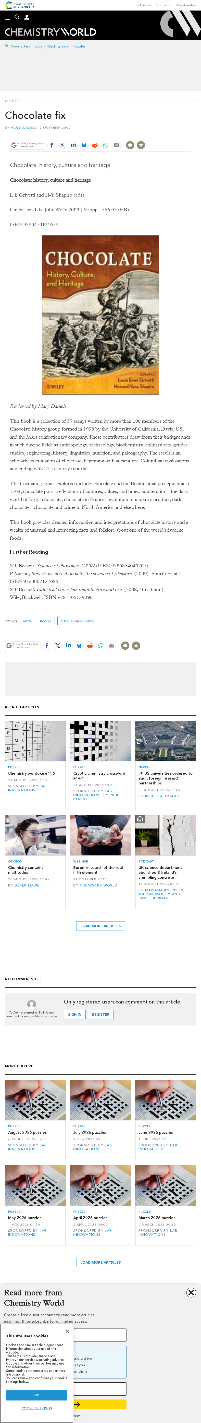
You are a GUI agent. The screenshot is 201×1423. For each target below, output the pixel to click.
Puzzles (80, 46)
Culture (12, 101)
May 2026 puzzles (24, 1217)
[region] (37, 1373)
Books (45, 621)
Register (101, 1015)
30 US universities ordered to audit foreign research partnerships (165, 778)
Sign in (74, 1015)
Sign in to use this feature (167, 133)
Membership (186, 5)
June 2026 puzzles (155, 1132)
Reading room (58, 46)
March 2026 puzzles (156, 1217)
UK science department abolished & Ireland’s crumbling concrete (160, 872)
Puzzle (14, 767)
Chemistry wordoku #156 (31, 773)
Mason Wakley (154, 894)
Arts (27, 621)
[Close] (67, 1331)
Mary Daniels (23, 127)
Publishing (144, 5)
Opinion (15, 861)
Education (164, 5)
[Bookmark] (141, 145)
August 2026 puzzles (27, 1132)
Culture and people (77, 621)
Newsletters (20, 46)
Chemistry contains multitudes (25, 870)
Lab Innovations (27, 788)
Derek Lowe (26, 885)
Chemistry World (98, 885)
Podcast (146, 861)
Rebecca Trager (162, 796)
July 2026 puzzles (89, 1132)
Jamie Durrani (153, 898)
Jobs (38, 46)
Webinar (80, 861)
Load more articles (100, 926)
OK (36, 1395)
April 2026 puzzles (90, 1217)
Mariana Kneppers (164, 890)
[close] (190, 133)
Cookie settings (37, 1408)
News (143, 767)
